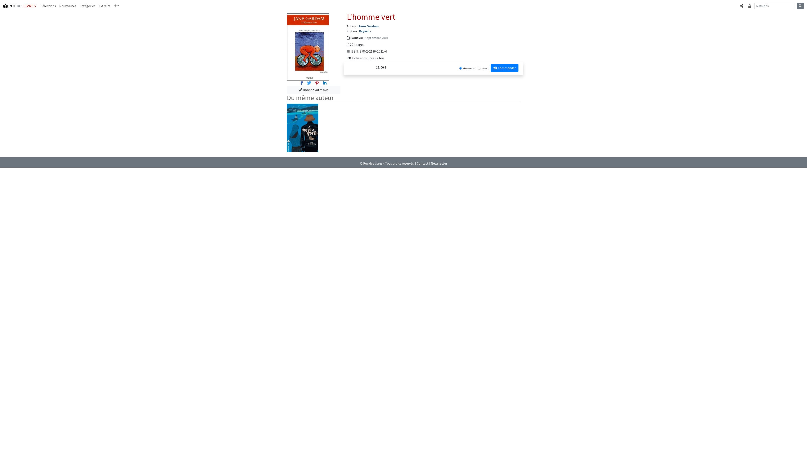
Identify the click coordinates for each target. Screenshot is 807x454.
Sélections (48, 6)
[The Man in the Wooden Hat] (302, 127)
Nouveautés (67, 6)
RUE (22, 5)
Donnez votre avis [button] (315, 90)
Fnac (484, 68)
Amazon (469, 68)
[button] (116, 6)
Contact (423, 163)
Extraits (104, 6)
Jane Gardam (368, 26)
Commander (506, 68)
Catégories (87, 6)
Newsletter (439, 163)
